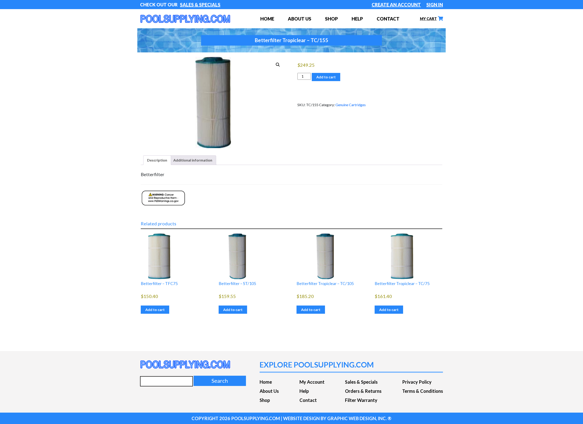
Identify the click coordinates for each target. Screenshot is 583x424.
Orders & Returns (363, 391)
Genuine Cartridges (350, 105)
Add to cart (326, 77)
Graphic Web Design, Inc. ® (359, 418)
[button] (278, 65)
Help (357, 18)
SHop (331, 18)
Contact (388, 18)
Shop (265, 400)
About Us (299, 18)
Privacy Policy (417, 382)
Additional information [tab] (192, 160)
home (267, 18)
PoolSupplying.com (255, 418)
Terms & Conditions (422, 391)
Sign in (434, 4)
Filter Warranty (361, 400)
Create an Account (396, 4)
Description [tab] (157, 160)
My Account (312, 382)
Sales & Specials (200, 4)
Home (266, 382)
